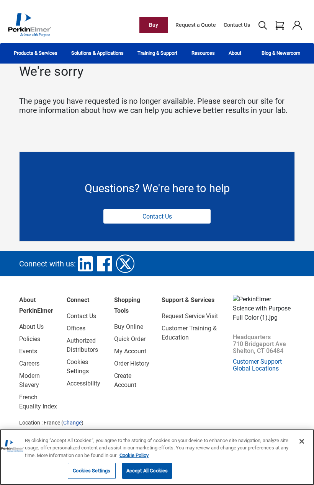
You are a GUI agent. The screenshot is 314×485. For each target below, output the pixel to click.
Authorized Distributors (82, 345)
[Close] (301, 441)
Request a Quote (195, 25)
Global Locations (256, 368)
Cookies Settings (91, 471)
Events (28, 351)
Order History (131, 363)
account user (297, 25)
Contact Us (237, 25)
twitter (125, 264)
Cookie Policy (134, 455)
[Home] (29, 24)
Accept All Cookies (147, 471)
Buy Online (128, 326)
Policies (29, 339)
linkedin (85, 263)
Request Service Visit (190, 316)
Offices (76, 328)
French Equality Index (38, 402)
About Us (31, 326)
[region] (157, 457)
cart (280, 25)
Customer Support (257, 361)
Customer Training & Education (189, 333)
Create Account (125, 380)
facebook (104, 263)
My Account (130, 351)
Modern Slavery (29, 380)
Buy (153, 25)
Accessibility (83, 383)
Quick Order (130, 339)
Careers (29, 363)
